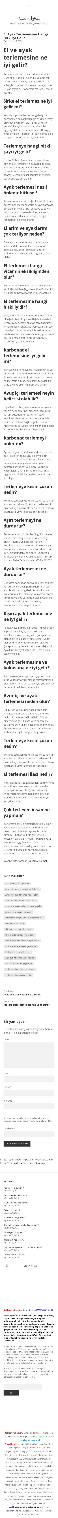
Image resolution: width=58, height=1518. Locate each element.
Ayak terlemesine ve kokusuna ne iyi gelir (23, 906)
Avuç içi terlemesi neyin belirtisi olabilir (22, 889)
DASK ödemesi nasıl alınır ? (15, 1195)
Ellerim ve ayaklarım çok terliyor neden (22, 940)
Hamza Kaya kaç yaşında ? (15, 1217)
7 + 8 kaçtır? (9, 1128)
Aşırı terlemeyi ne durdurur (17, 883)
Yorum (6, 1039)
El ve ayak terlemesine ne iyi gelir (19, 935)
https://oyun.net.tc (10, 1159)
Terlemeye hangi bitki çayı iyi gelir (20, 969)
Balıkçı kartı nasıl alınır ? (14, 1240)
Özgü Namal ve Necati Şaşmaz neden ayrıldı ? (23, 1247)
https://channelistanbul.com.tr (17, 1163)
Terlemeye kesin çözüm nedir (18, 975)
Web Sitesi (8, 1101)
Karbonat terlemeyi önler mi (17, 952)
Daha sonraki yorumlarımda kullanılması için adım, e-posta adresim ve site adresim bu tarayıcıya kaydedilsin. (28, 1119)
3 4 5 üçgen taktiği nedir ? (15, 1232)
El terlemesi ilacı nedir (14, 923)
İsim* (6, 1073)
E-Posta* (7, 1087)
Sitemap (40, 1163)
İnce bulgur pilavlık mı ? (14, 1188)
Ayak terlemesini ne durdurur (18, 912)
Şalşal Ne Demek (37, 861)
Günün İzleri (29, 19)
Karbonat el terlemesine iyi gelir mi (20, 946)
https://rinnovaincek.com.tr (37, 1159)
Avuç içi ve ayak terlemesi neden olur (21, 895)
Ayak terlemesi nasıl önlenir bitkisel (20, 900)
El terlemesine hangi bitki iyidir (18, 929)
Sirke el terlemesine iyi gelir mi (18, 963)
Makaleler (17, 875)
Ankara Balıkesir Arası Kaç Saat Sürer (26, 1004)
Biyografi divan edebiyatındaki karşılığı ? (21, 1225)
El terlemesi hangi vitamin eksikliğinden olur (24, 917)
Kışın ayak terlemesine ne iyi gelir (19, 957)
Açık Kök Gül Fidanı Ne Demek (22, 994)
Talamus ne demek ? (12, 1210)
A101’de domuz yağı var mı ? (16, 1202)
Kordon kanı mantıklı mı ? (14, 1254)
